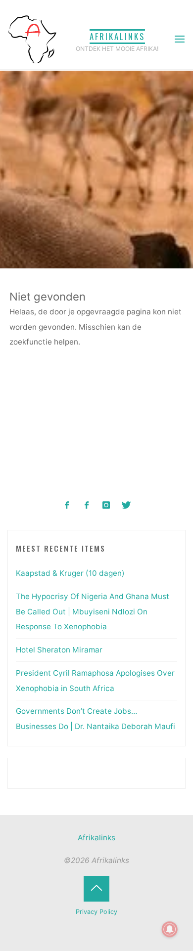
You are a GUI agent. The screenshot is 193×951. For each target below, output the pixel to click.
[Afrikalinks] (32, 38)
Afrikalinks (117, 36)
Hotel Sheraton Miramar (59, 649)
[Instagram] (106, 505)
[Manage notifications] (170, 929)
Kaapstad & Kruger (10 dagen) (70, 573)
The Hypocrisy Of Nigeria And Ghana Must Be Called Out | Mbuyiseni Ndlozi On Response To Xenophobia (92, 611)
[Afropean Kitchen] (87, 505)
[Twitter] (126, 505)
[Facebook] (67, 505)
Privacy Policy (96, 911)
